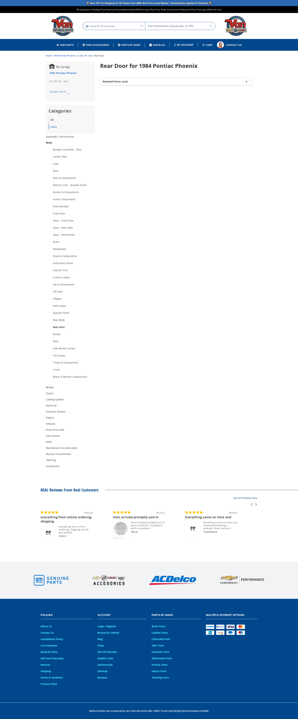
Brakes (50, 387)
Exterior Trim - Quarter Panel (70, 185)
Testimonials (105, 664)
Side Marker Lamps (64, 348)
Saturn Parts (159, 671)
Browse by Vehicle (108, 632)
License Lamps (61, 277)
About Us (46, 626)
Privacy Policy (49, 684)
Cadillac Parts (160, 632)
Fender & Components (66, 192)
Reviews (102, 677)
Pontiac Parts (160, 664)
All (52, 119)
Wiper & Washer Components (70, 376)
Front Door (59, 213)
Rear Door (59, 327)
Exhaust (50, 423)
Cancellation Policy (52, 639)
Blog (100, 639)
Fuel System (53, 435)
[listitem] (67, 525)
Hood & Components (65, 256)
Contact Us (234, 44)
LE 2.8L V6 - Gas (84, 55)
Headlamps (59, 249)
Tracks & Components (65, 362)
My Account (185, 44)
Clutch (49, 393)
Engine (50, 417)
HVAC (49, 441)
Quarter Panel (61, 312)
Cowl (55, 163)
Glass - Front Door (63, 220)
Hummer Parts (160, 652)
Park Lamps (59, 305)
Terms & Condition (52, 677)
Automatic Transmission (60, 136)
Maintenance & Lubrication (62, 448)
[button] (252, 504)
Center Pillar (60, 156)
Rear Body (59, 320)
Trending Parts (160, 677)
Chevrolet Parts (161, 639)
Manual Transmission (58, 454)
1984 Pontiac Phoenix (64, 55)
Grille (56, 241)
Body (49, 142)
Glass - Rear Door (63, 227)
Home (49, 55)
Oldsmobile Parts (162, 658)
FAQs (100, 645)
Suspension (52, 466)
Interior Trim (60, 270)
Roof (55, 341)
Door (55, 170)
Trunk (56, 369)
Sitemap (102, 671)
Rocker (57, 334)
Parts (54, 126)
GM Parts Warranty (52, 658)
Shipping (46, 671)
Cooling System (55, 399)
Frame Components (64, 199)
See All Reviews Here (245, 498)
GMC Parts (158, 645)
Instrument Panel (63, 263)
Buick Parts (158, 626)
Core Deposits (49, 645)
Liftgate (57, 298)
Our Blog (159, 44)
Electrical (51, 405)
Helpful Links (105, 658)
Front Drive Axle (55, 429)
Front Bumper (61, 206)
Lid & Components (63, 284)
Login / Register (106, 626)
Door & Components (64, 178)
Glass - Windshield (64, 234)
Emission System (55, 411)
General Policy (49, 652)
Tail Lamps (59, 355)
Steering (51, 460)
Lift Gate (58, 291)
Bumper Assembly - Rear (67, 149)
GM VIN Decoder (107, 652)
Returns (45, 664)
